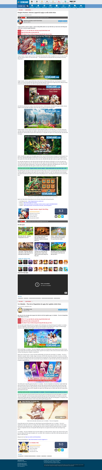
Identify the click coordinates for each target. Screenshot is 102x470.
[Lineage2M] (25, 262)
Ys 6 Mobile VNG (28, 309)
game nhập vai (20, 298)
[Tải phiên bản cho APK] (62, 216)
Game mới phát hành (71, 465)
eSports (32, 7)
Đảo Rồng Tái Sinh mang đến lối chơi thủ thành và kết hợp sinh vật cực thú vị (58, 253)
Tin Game (50, 7)
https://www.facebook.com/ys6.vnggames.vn (37, 439)
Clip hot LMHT (47, 465)
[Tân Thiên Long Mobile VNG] (45, 262)
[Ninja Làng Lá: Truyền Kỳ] (61, 262)
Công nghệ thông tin (56, 464)
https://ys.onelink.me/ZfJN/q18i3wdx (33, 437)
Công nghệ (63, 7)
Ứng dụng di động (51, 464)
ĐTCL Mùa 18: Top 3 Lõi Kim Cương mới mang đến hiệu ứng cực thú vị (37, 34)
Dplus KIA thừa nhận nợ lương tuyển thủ (30, 32)
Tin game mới (51, 465)
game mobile (26, 298)
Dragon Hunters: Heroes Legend (47, 298)
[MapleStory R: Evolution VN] (66, 262)
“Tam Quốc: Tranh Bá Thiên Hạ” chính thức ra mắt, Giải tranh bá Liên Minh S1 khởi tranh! (25, 253)
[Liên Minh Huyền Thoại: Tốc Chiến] (66, 269)
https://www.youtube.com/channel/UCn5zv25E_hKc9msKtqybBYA (38, 205)
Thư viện (81, 7)
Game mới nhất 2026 (65, 465)
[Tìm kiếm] (27, 6)
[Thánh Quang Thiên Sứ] (35, 262)
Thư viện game (55, 465)
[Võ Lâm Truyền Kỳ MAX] (56, 262)
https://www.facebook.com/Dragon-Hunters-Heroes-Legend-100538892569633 (40, 204)
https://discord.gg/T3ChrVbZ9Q (30, 202)
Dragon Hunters (57, 298)
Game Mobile (28, 301)
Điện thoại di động (46, 464)
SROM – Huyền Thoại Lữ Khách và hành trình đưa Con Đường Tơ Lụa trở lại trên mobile (58, 238)
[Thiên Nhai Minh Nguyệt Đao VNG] (40, 262)
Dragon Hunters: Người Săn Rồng (33, 20)
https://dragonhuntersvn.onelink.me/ (35, 201)
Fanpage (65, 309)
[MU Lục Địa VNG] (30, 262)
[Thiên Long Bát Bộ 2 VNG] (51, 262)
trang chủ (61, 213)
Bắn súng (38, 7)
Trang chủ (60, 309)
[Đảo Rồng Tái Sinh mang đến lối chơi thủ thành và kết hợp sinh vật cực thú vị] (58, 246)
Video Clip (44, 7)
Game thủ (75, 7)
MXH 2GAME (61, 464)
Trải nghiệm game (60, 465)
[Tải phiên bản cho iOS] (56, 216)
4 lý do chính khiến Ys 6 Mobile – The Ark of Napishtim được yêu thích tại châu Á (48, 392)
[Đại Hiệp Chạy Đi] (61, 269)
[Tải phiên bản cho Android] (59, 216)
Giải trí (69, 7)
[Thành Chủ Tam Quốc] (51, 269)
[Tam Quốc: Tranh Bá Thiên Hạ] (20, 262)
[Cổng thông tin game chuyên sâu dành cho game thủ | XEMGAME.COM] (23, 2)
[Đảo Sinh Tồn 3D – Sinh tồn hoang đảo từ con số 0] (25, 231)
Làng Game (56, 7)
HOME (20, 6)
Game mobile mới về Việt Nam (74, 464)
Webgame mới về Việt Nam (66, 464)
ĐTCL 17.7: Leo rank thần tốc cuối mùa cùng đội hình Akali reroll (36, 30)
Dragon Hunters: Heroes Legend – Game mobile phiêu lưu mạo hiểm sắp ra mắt (48, 168)
